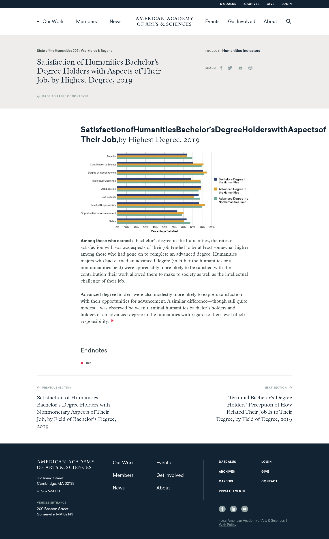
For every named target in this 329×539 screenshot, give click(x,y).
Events (212, 22)
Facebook (222, 509)
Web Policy (227, 525)
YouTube (244, 509)
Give (270, 4)
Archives (252, 4)
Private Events (232, 491)
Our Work (53, 22)
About (270, 22)
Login (287, 4)
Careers (226, 481)
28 (112, 321)
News (116, 22)
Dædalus (228, 4)
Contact (269, 481)
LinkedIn (233, 509)
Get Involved (241, 22)
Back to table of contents (65, 96)
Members (86, 22)
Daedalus (227, 462)
